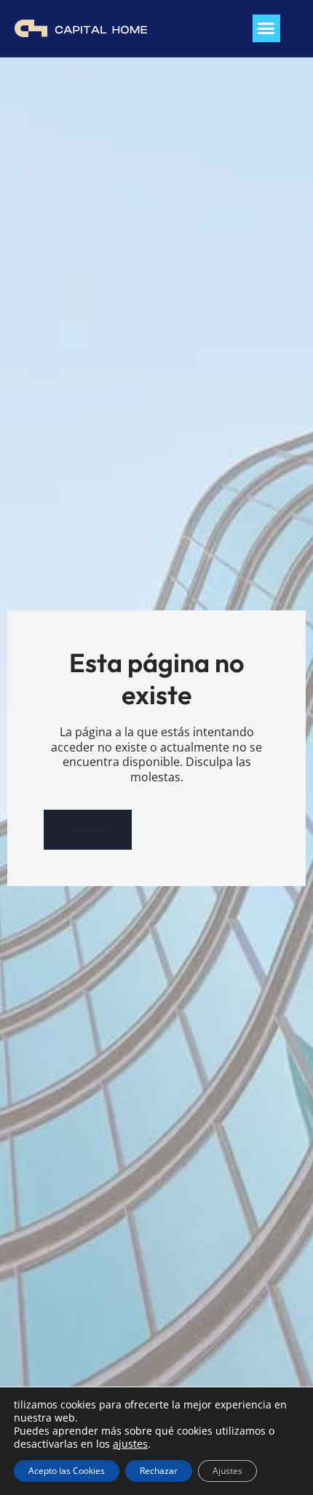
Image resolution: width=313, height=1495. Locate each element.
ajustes (130, 1444)
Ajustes (227, 1470)
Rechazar (159, 1470)
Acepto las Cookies (66, 1470)
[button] (266, 28)
